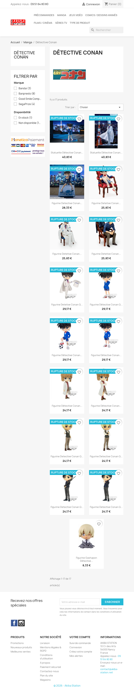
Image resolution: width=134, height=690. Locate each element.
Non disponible (30, 123)
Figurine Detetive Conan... (106, 203)
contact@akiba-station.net (109, 671)
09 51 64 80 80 (39, 4)
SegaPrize (27, 104)
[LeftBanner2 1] (28, 146)
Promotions (17, 643)
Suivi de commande (80, 643)
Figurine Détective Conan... (67, 355)
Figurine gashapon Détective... (86, 559)
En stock (25, 117)
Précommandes (44, 15)
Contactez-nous (49, 671)
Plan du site (46, 675)
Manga (61, 15)
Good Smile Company (30, 99)
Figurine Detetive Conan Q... (67, 304)
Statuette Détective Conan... (67, 152)
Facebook (14, 623)
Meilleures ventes (21, 651)
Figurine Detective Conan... (67, 203)
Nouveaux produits (21, 647)
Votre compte (79, 637)
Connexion (75, 647)
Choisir (101, 107)
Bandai (25, 88)
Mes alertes (76, 655)
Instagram (21, 623)
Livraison (45, 643)
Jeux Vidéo (76, 15)
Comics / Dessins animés (101, 15)
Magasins (45, 679)
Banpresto (27, 93)
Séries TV (61, 23)
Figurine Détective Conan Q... (106, 304)
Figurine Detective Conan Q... (67, 456)
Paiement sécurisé (50, 667)
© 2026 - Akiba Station (67, 685)
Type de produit (80, 23)
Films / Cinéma (43, 23)
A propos (45, 662)
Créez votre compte (80, 651)
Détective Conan (24, 55)
